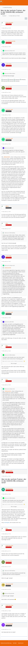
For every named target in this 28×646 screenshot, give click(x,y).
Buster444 (7, 157)
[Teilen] (26, 18)
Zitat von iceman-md (10, 50)
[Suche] (19, 1)
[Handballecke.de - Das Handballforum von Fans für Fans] (1, 1)
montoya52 (7, 522)
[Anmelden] (22, 2)
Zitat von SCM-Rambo (10, 232)
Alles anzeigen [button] (14, 363)
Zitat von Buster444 (9, 593)
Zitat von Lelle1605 (9, 148)
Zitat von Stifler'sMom (10, 73)
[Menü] (26, 1)
